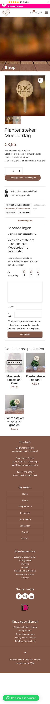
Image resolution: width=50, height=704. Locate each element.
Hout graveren (25, 630)
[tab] (25, 221)
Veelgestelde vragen (25, 574)
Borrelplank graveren (25, 634)
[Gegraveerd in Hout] (6, 12)
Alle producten (25, 506)
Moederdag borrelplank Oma (14, 380)
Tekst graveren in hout (25, 641)
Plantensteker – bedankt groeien (14, 421)
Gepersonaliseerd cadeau (25, 627)
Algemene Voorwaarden (25, 557)
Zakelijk (25, 532)
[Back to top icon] (25, 653)
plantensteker (24, 212)
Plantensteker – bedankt (35, 378)
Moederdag (10, 208)
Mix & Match (25, 519)
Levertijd (25, 567)
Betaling (25, 564)
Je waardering (13, 274)
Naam (11, 306)
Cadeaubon (25, 526)
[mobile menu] (46, 12)
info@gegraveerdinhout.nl (26, 465)
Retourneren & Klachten (25, 571)
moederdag (10, 212)
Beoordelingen (25, 220)
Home (25, 494)
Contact (25, 538)
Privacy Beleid (25, 560)
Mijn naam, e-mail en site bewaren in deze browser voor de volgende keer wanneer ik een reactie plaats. (25, 325)
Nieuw (25, 500)
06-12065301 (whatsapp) (26, 461)
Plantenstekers (23, 208)
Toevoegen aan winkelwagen (22, 177)
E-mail (10, 314)
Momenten (25, 513)
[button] (21, 698)
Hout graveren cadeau (25, 637)
